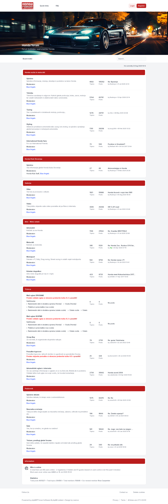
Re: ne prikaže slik (115, 445)
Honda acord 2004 (115, 373)
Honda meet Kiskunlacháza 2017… (121, 274)
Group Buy (31, 337)
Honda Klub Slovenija (33, 159)
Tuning (29, 110)
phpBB (34, 500)
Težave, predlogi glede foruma (39, 440)
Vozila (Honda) (70, 304)
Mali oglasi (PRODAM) (35, 295)
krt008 (112, 277)
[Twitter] (32, 492)
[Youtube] (34, 492)
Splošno (30, 79)
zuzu (111, 447)
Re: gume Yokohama (116, 340)
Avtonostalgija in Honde (117, 168)
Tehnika (30, 93)
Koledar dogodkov (34, 271)
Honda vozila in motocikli (35, 72)
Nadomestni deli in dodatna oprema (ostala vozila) (47, 310)
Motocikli (30, 242)
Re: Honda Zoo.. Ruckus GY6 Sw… (121, 245)
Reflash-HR (114, 146)
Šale (28, 426)
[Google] (36, 492)
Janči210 (113, 342)
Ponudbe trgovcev (34, 352)
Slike (29, 189)
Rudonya (113, 84)
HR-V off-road (113, 207)
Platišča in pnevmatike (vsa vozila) (41, 307)
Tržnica (28, 289)
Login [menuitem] (132, 6)
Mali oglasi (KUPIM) (34, 316)
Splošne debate (33, 395)
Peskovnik (29, 389)
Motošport (31, 257)
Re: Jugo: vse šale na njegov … (120, 429)
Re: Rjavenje (113, 82)
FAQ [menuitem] (57, 6)
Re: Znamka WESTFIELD (117, 231)
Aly (111, 248)
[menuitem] (43, 6)
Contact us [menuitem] (124, 492)
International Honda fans (37, 141)
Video (29, 204)
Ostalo (85, 310)
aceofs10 (113, 400)
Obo (111, 113)
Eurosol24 (113, 356)
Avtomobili (31, 228)
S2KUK (112, 416)
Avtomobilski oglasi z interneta (39, 368)
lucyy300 (113, 128)
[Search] (140, 59)
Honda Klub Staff (33, 173)
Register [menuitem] (141, 6)
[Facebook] (30, 492)
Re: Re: (110, 398)
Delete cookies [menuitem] (139, 492)
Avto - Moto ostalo (32, 222)
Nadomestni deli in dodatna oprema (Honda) (45, 304)
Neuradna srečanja (34, 409)
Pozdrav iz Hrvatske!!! (116, 144)
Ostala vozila (74, 310)
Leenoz (76, 500)
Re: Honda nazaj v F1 (116, 260)
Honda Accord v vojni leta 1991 (120, 192)
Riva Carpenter (104, 481)
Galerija (28, 183)
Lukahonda (113, 375)
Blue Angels (31, 87)
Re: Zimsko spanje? (115, 413)
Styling (29, 124)
